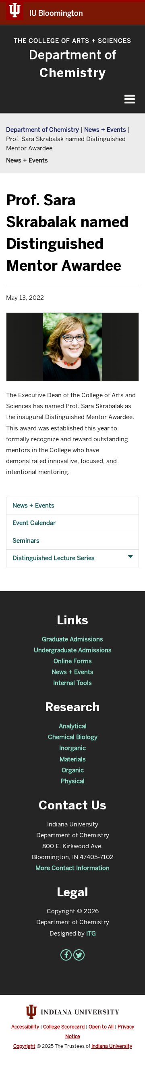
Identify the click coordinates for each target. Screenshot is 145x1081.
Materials (73, 759)
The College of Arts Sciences (72, 40)
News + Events (105, 129)
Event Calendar (34, 523)
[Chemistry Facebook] (66, 955)
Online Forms (73, 661)
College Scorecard (64, 1027)
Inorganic (72, 748)
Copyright (24, 1046)
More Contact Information (72, 868)
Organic (73, 770)
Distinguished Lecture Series (53, 558)
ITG (91, 933)
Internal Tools (72, 683)
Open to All (101, 1027)
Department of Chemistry (42, 129)
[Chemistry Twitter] (79, 955)
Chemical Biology (72, 737)
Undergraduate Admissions (73, 650)
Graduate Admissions (72, 639)
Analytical (73, 726)
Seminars (25, 540)
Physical (73, 781)
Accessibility (25, 1027)
